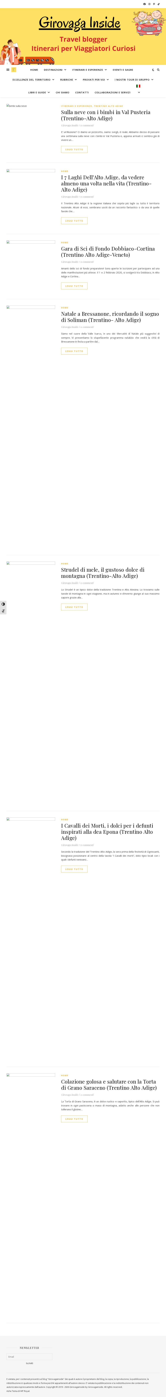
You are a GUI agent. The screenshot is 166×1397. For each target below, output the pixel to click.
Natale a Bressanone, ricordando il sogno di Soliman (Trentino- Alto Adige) (110, 316)
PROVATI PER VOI (94, 79)
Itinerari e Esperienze (87, 69)
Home (34, 69)
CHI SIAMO (62, 92)
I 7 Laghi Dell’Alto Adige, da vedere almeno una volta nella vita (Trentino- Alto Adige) (106, 183)
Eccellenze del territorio (32, 79)
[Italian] (137, 91)
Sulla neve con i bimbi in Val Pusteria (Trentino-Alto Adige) (105, 115)
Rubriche (66, 79)
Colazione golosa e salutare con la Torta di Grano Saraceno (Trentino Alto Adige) (109, 1084)
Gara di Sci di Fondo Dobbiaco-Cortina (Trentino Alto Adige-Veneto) (108, 251)
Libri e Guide (37, 92)
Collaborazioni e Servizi (112, 92)
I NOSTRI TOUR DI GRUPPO (132, 79)
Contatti (82, 92)
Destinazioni (53, 69)
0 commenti (86, 125)
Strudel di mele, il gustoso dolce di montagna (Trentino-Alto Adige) (102, 572)
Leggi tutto (74, 149)
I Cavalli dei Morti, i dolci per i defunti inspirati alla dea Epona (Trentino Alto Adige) (107, 831)
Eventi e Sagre (123, 69)
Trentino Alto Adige (108, 106)
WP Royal (25, 1391)
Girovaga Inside (69, 125)
